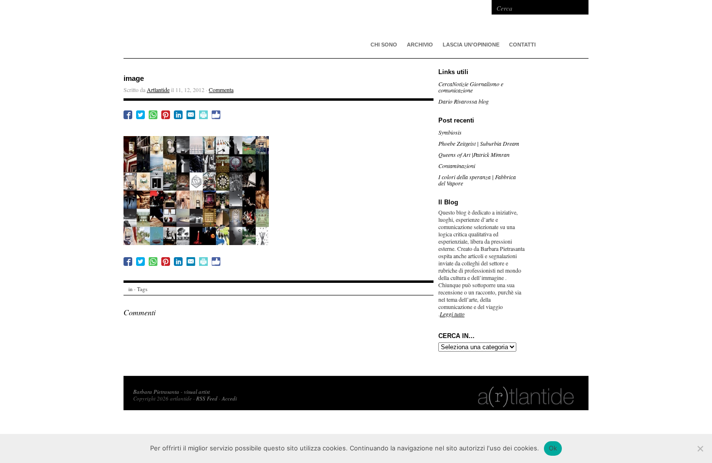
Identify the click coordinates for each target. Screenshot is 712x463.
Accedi (229, 398)
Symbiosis (450, 132)
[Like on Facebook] (216, 114)
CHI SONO (384, 44)
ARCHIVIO (420, 44)
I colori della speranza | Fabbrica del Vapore (477, 180)
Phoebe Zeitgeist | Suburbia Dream (478, 143)
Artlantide (158, 89)
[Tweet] (140, 114)
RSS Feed (206, 398)
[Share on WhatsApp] (153, 114)
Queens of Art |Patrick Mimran (474, 154)
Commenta (221, 89)
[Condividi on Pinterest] (165, 114)
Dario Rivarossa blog (463, 101)
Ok (553, 448)
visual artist (197, 391)
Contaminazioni (456, 166)
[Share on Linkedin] (178, 114)
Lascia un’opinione (471, 44)
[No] (700, 448)
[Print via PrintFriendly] (203, 114)
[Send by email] (190, 114)
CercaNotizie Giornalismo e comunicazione (470, 87)
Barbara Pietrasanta (156, 391)
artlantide (269, 29)
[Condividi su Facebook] (128, 114)
